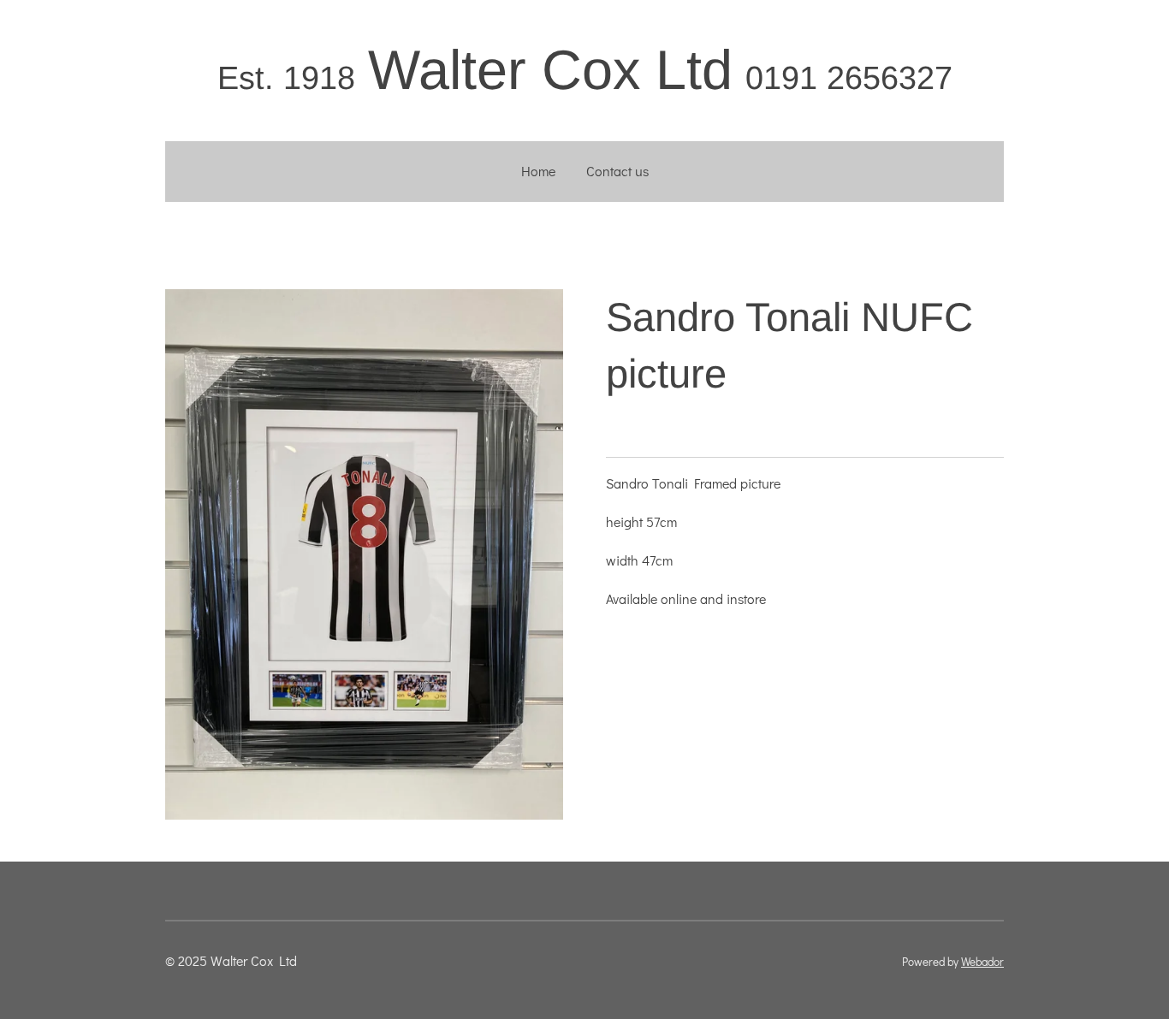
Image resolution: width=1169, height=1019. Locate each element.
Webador (982, 961)
